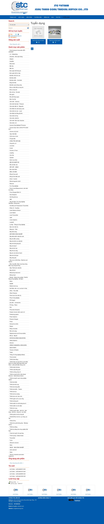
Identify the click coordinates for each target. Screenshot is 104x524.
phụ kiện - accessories (15, 302)
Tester (11, 352)
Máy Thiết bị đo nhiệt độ (15, 268)
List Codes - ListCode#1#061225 (18, 476)
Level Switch (13, 212)
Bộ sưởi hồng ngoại (14, 97)
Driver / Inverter (13, 179)
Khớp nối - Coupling (14, 208)
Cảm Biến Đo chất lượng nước (17, 108)
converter (12, 145)
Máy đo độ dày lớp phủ (15, 243)
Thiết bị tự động (13, 427)
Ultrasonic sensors (14, 442)
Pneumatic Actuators (15, 309)
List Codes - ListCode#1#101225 (18, 471)
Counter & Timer (14, 150)
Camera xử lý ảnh (14, 131)
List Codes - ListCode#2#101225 (18, 469)
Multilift (11, 283)
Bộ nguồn (12, 94)
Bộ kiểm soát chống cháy (16, 85)
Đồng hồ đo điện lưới (15, 176)
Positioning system (14, 314)
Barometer (12, 63)
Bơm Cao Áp (13, 99)
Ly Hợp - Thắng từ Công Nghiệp (17, 224)
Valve (11, 445)
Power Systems (13, 317)
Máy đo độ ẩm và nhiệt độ (16, 241)
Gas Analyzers (13, 194)
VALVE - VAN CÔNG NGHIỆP (17, 447)
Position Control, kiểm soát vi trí (17, 312)
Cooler (11, 148)
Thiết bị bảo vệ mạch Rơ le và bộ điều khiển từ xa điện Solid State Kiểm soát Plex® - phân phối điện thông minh (18, 363)
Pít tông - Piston (13, 305)
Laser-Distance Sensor (15, 210)
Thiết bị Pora (13, 420)
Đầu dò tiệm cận (14, 164)
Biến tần (12, 68)
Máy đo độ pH (13, 246)
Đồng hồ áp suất (14, 174)
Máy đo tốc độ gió (14, 255)
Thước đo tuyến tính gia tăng (17, 433)
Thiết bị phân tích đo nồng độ (17, 414)
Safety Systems (13, 340)
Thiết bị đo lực (13, 391)
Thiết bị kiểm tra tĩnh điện (16, 406)
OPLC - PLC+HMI (14, 290)
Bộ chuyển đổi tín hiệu (15, 73)
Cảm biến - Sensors (14, 101)
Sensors (12, 343)
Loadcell (12, 222)
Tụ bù (11, 440)
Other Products (13, 293)
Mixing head (13, 275)
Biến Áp (11, 66)
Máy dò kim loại (13, 248)
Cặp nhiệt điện (13, 134)
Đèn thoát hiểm (13, 169)
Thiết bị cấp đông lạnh (15, 369)
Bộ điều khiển (13, 78)
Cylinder (12, 157)
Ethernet (12, 183)
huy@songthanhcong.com (15, 36)
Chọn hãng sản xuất (15, 44)
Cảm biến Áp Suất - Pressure (17, 104)
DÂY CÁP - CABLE (14, 167)
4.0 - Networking (14, 54)
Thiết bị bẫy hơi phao (15, 367)
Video (11, 452)
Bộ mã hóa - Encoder (15, 92)
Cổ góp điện (13, 138)
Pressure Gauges (14, 319)
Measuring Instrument (15, 272)
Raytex (11, 326)
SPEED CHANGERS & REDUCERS (18, 345)
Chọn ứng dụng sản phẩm (16, 463)
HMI (11, 199)
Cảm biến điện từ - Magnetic (16, 106)
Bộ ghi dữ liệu (13, 82)
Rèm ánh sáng (13, 331)
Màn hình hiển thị (14, 227)
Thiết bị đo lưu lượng (15, 394)
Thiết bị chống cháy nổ (15, 372)
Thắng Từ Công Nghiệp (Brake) (17, 354)
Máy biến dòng (13, 231)
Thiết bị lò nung (13, 408)
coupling (12, 153)
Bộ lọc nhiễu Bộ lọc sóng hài (16, 87)
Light (11, 217)
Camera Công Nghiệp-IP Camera (18, 125)
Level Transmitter (14, 215)
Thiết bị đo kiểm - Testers (16, 389)
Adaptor (11, 59)
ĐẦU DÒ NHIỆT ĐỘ (14, 162)
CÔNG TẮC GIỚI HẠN (15, 141)
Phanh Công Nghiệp (14, 298)
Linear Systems (13, 220)
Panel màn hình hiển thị (15, 295)
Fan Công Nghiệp (14, 186)
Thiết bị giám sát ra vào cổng (17, 398)
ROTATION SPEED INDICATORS (18, 338)
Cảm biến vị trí (13, 123)
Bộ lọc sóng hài (13, 89)
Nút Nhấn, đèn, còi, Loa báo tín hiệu (18, 288)
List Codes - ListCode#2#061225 (18, 474)
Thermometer (13, 357)
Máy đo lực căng (14, 250)
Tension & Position (14, 350)
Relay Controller (13, 328)
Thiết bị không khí (14, 401)
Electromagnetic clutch (15, 181)
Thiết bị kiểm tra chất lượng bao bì (18, 403)
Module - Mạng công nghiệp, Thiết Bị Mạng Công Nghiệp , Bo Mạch (18, 278)
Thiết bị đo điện (13, 382)
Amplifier (12, 61)
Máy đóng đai (13, 257)
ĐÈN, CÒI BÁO (13, 172)
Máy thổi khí (13, 270)
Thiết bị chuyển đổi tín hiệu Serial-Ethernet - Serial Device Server (17, 375)
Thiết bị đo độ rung (14, 384)
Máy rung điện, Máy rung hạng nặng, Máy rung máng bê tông (18, 264)
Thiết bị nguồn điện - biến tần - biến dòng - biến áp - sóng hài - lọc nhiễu (18, 411)
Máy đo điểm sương (14, 239)
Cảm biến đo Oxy (14, 116)
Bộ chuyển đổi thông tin (15, 71)
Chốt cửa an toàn (14, 136)
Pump (11, 321)
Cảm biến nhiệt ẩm (14, 118)
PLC (11, 307)
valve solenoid (13, 450)
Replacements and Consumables (18, 333)
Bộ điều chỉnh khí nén (15, 75)
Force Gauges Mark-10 (15, 192)
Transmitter (12, 438)
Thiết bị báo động (14, 359)
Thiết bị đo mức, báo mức (16, 396)
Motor (11, 281)
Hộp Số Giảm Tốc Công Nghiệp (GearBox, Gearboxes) (17, 202)
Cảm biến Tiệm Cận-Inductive (17, 120)
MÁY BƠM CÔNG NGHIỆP (16, 234)
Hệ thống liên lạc (14, 197)
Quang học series (14, 324)
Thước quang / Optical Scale (16, 435)
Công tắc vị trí (13, 143)
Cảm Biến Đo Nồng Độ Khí (16, 113)
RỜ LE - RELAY (13, 335)
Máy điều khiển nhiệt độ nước (17, 236)
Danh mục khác (13, 160)
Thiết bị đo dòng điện (15, 387)
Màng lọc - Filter (14, 229)
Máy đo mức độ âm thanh (16, 253)
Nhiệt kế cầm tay (14, 286)
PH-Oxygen (12, 300)
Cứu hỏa (12, 155)
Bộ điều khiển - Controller (16, 80)
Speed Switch (13, 347)
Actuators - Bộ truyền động (16, 56)
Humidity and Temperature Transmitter (19, 205)
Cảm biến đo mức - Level (16, 111)
